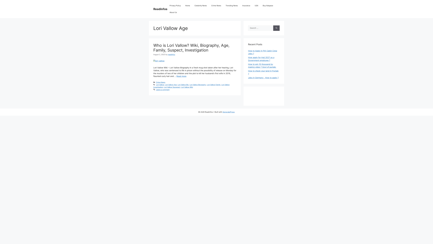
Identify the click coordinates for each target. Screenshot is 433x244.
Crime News (216, 6)
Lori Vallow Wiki (187, 87)
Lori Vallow (160, 85)
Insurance (246, 6)
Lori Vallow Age (171, 85)
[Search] (276, 28)
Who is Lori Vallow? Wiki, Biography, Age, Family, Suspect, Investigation (191, 47)
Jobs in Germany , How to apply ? (263, 78)
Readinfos (160, 9)
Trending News (232, 6)
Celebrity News (201, 6)
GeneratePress (229, 112)
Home (187, 6)
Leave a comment (162, 90)
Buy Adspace (268, 6)
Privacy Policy (175, 6)
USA (256, 6)
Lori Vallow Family (213, 85)
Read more (181, 76)
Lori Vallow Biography (198, 85)
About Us (173, 12)
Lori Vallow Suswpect (172, 87)
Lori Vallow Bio (183, 85)
